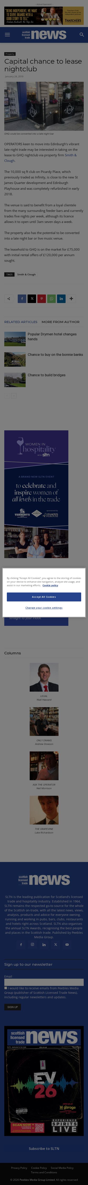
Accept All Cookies (44, 596)
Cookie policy (50, 585)
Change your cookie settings (43, 607)
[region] (44, 592)
